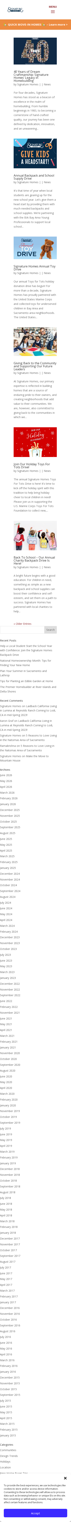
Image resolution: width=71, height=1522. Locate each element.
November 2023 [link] (10, 943)
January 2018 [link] (8, 1232)
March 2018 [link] (7, 1221)
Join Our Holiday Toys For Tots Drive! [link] (32, 465)
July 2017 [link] (5, 1267)
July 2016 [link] (5, 1337)
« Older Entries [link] (22, 624)
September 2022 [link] (10, 995)
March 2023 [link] (7, 972)
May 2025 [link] (6, 844)
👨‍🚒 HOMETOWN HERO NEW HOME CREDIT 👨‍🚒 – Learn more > (35, 26)
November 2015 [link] (10, 1383)
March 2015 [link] (7, 1424)
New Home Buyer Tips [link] (14, 1473)
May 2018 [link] (6, 1209)
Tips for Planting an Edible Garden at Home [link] (26, 681)
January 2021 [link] (8, 1047)
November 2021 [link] (10, 1012)
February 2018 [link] (9, 1227)
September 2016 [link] (10, 1325)
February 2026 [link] (9, 798)
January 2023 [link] (8, 978)
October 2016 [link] (8, 1319)
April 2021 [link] (6, 1030)
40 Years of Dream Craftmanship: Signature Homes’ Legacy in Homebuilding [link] (31, 76)
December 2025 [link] (10, 810)
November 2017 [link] (10, 1244)
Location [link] (5, 1467)
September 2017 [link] (10, 1256)
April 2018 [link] (6, 1215)
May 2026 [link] (6, 781)
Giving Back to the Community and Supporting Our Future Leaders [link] (35, 366)
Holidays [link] (5, 1461)
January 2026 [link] (8, 804)
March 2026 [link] (7, 792)
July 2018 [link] (5, 1198)
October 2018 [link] (8, 1180)
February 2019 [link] (9, 1157)
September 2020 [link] (10, 1065)
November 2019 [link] (10, 1111)
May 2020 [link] (6, 1082)
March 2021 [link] (7, 1036)
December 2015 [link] (10, 1377)
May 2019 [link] (6, 1140)
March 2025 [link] (7, 856)
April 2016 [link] (6, 1354)
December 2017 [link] (10, 1238)
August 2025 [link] (7, 833)
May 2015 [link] (6, 1412)
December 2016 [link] (10, 1308)
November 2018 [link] (10, 1175)
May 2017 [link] (6, 1279)
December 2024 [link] (10, 873)
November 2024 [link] (10, 879)
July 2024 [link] (5, 902)
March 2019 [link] (7, 1151)
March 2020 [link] (7, 1093)
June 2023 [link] (6, 960)
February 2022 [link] (9, 1007)
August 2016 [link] (7, 1331)
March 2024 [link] (7, 926)
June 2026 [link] (6, 775)
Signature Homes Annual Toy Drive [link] (34, 267)
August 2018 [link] (7, 1192)
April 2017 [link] (6, 1285)
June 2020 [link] (6, 1076)
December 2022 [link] (10, 983)
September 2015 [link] (10, 1395)
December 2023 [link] (10, 937)
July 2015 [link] (5, 1400)
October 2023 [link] (8, 949)
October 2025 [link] (8, 821)
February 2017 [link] (9, 1296)
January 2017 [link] (8, 1302)
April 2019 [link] (6, 1146)
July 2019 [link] (5, 1128)
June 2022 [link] (6, 1001)
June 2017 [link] (6, 1273)
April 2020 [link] (6, 1088)
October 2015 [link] (8, 1389)
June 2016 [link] (6, 1342)
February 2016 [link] (9, 1366)
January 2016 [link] (8, 1371)
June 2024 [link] (6, 908)
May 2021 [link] (6, 1024)
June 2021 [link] (6, 1018)
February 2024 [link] (9, 931)
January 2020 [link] (8, 1105)
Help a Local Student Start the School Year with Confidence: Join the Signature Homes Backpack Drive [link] (26, 650)
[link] (15, 9)
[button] (65, 1478)
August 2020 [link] (7, 1070)
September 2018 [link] (10, 1186)
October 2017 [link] (8, 1250)
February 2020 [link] (9, 1099)
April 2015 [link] (6, 1418)
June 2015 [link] (6, 1406)
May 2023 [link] (6, 966)
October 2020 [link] (8, 1059)
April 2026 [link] (6, 787)
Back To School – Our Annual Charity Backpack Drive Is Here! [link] (34, 560)
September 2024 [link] (10, 891)
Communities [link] (8, 1450)
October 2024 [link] (8, 885)
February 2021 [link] (9, 1041)
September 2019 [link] (10, 1122)
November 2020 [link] (10, 1053)
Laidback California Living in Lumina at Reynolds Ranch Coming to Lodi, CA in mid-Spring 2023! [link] (28, 710)
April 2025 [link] (6, 850)
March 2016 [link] (7, 1360)
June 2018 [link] (6, 1203)
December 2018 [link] (10, 1169)
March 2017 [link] (7, 1290)
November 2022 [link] (10, 989)
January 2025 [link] (8, 868)
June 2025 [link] (6, 839)
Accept (35, 1513)
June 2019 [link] (6, 1134)
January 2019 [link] (8, 1163)
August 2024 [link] (7, 897)
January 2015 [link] (8, 1435)
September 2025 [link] (10, 827)
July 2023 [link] (5, 954)
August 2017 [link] (7, 1261)
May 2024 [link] (6, 914)
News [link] (47, 84)
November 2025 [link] (10, 816)
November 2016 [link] (10, 1314)
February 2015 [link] (9, 1429)
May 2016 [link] (6, 1348)
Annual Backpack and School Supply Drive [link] (34, 177)
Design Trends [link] (9, 1456)
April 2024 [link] (6, 920)
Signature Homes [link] (27, 84)
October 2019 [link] (8, 1117)
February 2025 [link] (9, 862)
